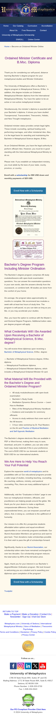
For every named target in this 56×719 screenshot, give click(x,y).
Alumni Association (35, 547)
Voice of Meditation (32, 626)
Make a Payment (12, 614)
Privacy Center (28, 635)
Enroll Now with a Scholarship (28, 191)
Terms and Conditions (9, 632)
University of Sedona (30, 623)
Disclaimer (24, 632)
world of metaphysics (33, 471)
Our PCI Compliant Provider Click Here (28, 709)
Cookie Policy (50, 632)
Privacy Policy (37, 632)
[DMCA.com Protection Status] (28, 706)
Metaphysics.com (12, 623)
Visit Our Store (39, 617)
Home (7, 46)
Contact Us (45, 614)
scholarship (21, 175)
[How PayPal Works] (28, 652)
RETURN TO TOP (10, 611)
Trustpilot (8, 591)
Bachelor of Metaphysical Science (18, 352)
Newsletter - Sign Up (20, 617)
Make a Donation (30, 614)
